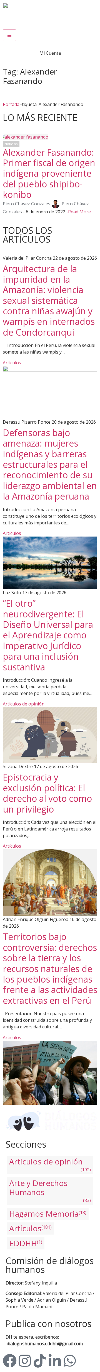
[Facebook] (10, 1361)
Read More (79, 212)
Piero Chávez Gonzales (26, 204)
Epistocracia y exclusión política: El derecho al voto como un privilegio (47, 793)
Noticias (11, 143)
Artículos (12, 363)
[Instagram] (25, 1361)
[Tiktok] (40, 1361)
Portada (11, 104)
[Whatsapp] (70, 1361)
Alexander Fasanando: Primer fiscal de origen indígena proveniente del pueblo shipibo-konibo (49, 173)
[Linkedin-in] (55, 1361)
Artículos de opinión (23, 704)
